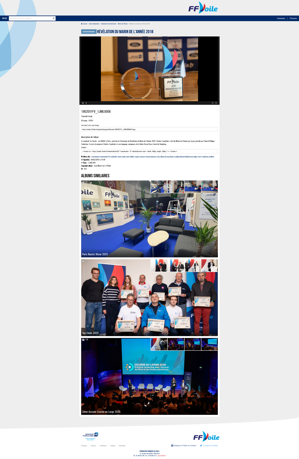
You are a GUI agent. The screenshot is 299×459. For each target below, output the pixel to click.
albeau (162, 156)
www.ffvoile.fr (162, 456)
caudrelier (113, 156)
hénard (182, 156)
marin (119, 156)
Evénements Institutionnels (108, 24)
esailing (176, 156)
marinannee (96, 156)
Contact (93, 446)
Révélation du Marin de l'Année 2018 (125, 32)
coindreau (205, 156)
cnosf (199, 156)
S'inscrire (293, 18)
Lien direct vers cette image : (90, 125)
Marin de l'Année (122, 24)
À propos (84, 446)
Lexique (112, 446)
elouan (171, 156)
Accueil (85, 24)
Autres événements (94, 24)
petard (142, 156)
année (124, 156)
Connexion (281, 18)
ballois (132, 156)
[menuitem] (84, 24)
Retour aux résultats (89, 32)
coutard (147, 156)
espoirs (137, 156)
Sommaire (122, 446)
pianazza (154, 156)
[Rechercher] (54, 18)
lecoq (167, 156)
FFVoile (203, 7)
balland (187, 156)
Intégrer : (84, 147)
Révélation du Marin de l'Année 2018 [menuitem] (139, 24)
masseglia (193, 156)
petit (128, 156)
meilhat (211, 156)
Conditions (103, 446)
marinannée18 (105, 156)
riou (158, 156)
